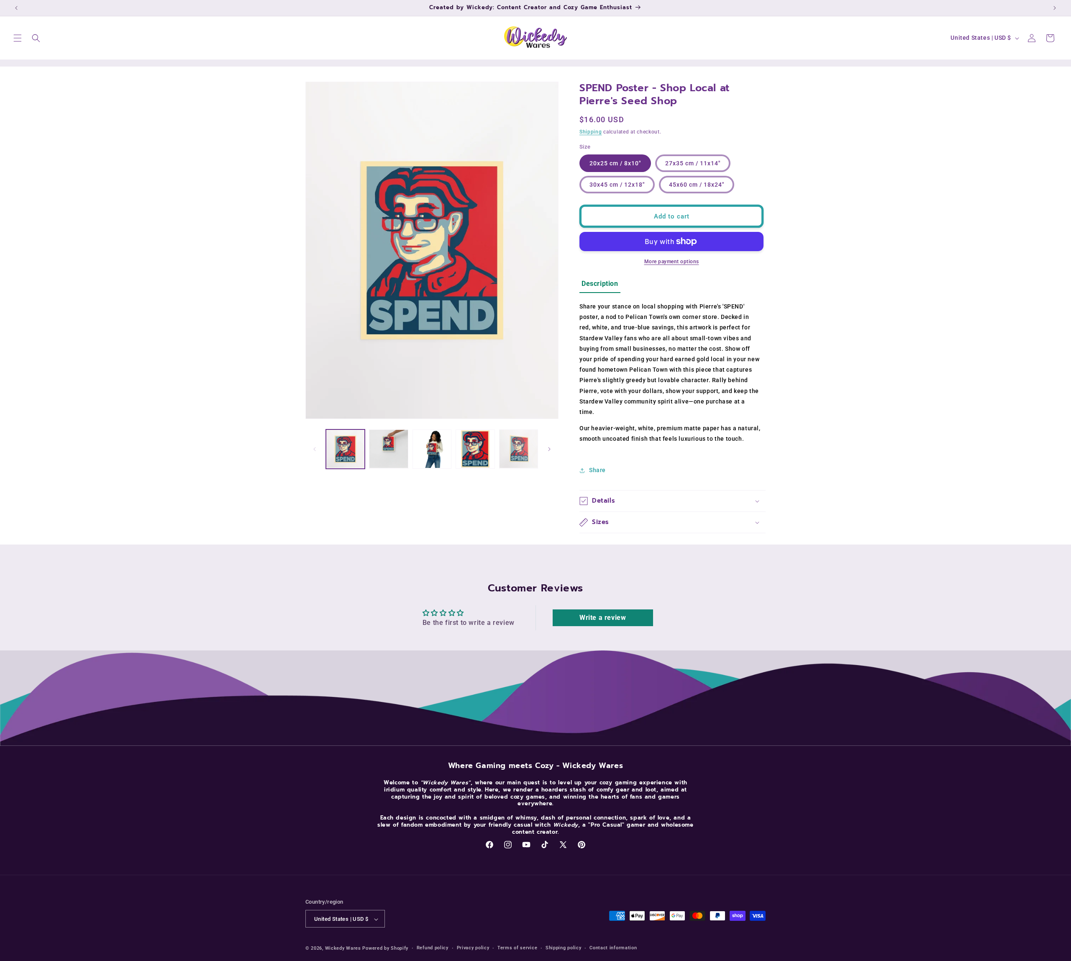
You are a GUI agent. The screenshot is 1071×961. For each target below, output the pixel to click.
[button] (17, 38)
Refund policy (432, 948)
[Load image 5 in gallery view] (518, 448)
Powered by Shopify (385, 948)
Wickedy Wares (343, 948)
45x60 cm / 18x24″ (696, 184)
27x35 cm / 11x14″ (692, 163)
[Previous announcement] (16, 8)
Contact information (613, 948)
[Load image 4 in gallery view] (475, 448)
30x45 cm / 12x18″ (617, 184)
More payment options (671, 262)
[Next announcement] (1054, 8)
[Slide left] (314, 449)
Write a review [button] (602, 618)
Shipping (590, 132)
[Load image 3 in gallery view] (432, 448)
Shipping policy (564, 948)
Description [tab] (600, 284)
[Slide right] (549, 449)
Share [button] (597, 470)
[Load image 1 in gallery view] (345, 448)
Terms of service (517, 948)
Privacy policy (473, 948)
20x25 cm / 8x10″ (615, 163)
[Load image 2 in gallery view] (388, 448)
